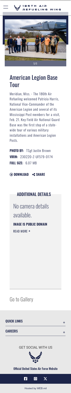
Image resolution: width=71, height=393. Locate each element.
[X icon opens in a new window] (45, 379)
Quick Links (14, 321)
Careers (11, 331)
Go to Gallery (21, 299)
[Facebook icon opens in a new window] (25, 379)
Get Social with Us (35, 347)
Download (21, 174)
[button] (6, 7)
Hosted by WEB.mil (36, 388)
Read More (21, 231)
